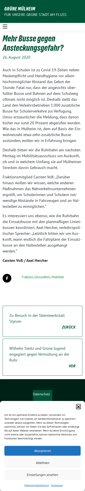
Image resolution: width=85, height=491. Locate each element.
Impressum (57, 485)
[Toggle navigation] (5, 26)
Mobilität (57, 277)
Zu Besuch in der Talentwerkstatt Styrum (42, 321)
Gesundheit (42, 277)
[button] (78, 406)
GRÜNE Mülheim (19, 9)
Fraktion (27, 277)
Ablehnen (42, 463)
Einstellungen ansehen (42, 475)
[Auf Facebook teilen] (7, 278)
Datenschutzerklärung (36, 485)
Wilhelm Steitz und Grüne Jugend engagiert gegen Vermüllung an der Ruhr (42, 357)
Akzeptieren (42, 451)
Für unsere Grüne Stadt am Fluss (35, 14)
